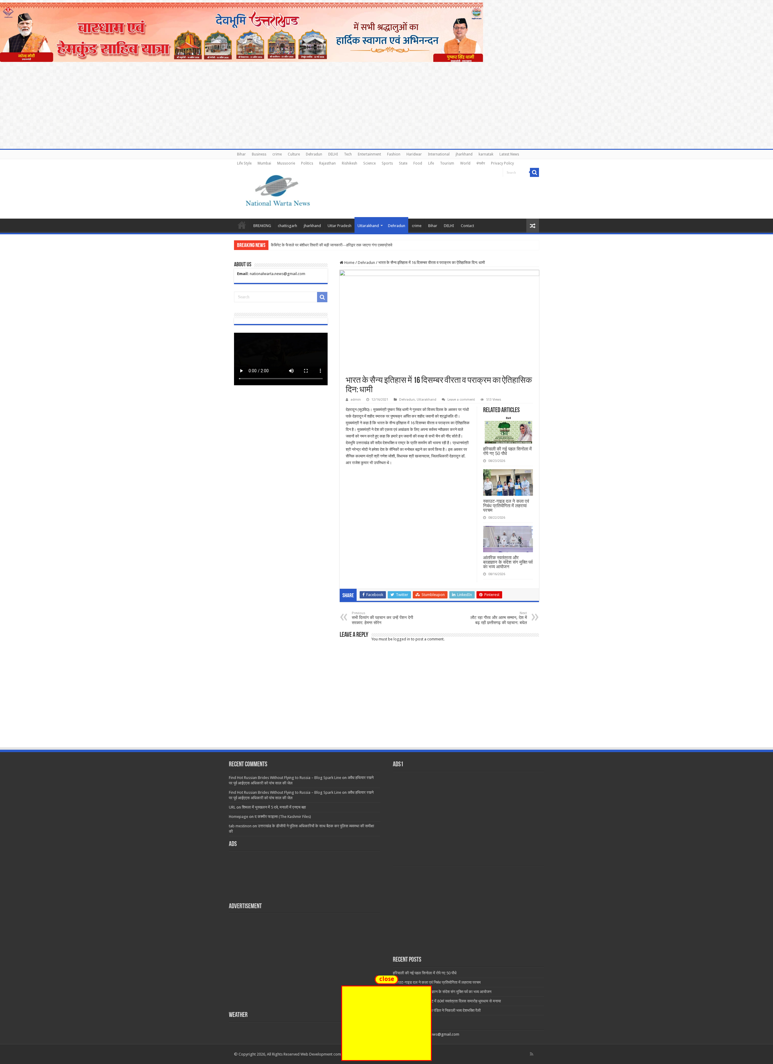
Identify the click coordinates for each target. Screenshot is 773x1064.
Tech (348, 154)
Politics (307, 163)
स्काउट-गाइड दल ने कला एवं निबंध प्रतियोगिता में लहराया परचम (506, 505)
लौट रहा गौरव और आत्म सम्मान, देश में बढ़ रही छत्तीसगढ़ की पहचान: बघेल (498, 618)
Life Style (244, 163)
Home (242, 225)
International (439, 154)
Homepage (238, 816)
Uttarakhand (368, 225)
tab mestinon (240, 826)
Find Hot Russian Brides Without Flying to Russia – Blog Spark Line (285, 777)
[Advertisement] (386, 701)
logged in (401, 639)
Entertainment (369, 154)
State (403, 163)
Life (431, 163)
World (465, 163)
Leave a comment (461, 400)
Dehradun (314, 154)
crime (277, 154)
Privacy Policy (502, 163)
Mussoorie (286, 163)
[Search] (534, 172)
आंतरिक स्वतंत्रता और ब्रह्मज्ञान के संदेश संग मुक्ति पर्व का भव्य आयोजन (508, 562)
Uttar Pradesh (339, 225)
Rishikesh (349, 163)
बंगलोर (480, 163)
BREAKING (262, 225)
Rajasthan (327, 163)
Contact (467, 225)
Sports (387, 163)
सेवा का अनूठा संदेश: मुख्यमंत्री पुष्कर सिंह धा (301, 245)
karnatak (486, 154)
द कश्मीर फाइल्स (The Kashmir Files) (283, 816)
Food (417, 163)
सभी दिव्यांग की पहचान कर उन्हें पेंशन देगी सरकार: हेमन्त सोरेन (382, 618)
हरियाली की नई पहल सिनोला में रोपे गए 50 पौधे (507, 451)
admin (356, 400)
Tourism (447, 163)
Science (369, 163)
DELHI (333, 154)
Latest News (509, 154)
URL (232, 807)
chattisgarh (287, 225)
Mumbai (264, 163)
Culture (294, 154)
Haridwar (414, 154)
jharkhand (464, 154)
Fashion (393, 154)
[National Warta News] (278, 189)
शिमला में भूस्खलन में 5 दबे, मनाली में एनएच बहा (274, 807)
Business (259, 154)
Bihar (241, 154)
